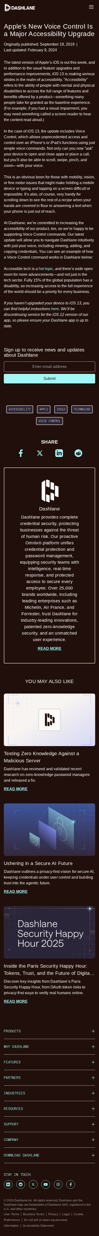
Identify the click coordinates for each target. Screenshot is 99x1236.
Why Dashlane (16, 1047)
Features (12, 1062)
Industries (14, 1093)
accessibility (20, 409)
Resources (13, 1109)
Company (11, 1140)
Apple (43, 409)
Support (11, 1124)
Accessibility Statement (38, 1225)
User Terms (11, 1214)
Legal (66, 1214)
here (55, 309)
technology (82, 409)
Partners (12, 1078)
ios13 (61, 409)
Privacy (53, 1214)
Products (12, 1031)
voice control (49, 421)
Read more (50, 649)
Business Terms (33, 1214)
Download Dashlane (22, 1155)
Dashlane (49, 574)
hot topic (46, 269)
